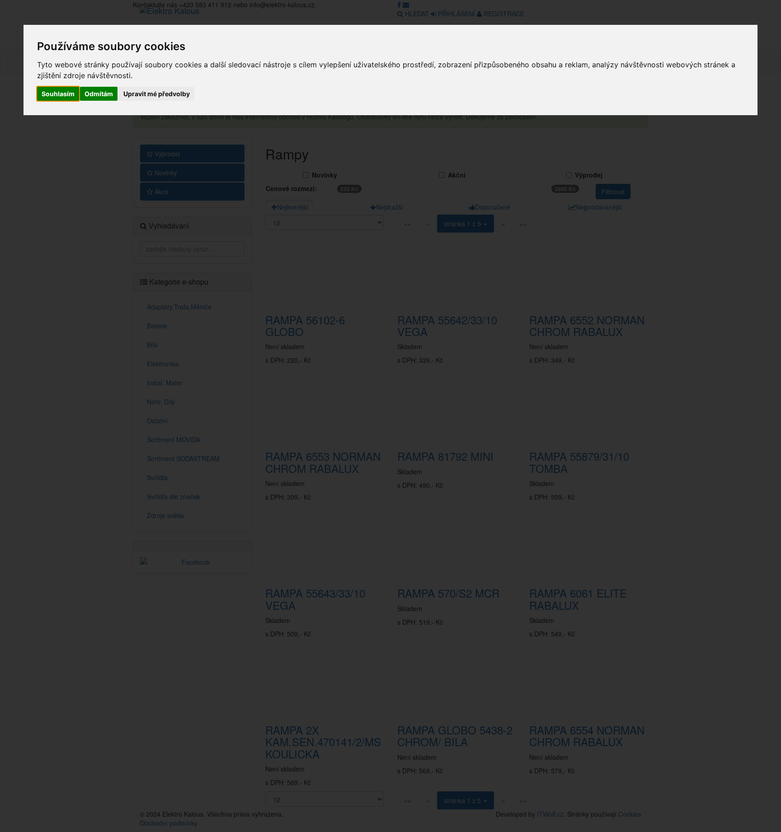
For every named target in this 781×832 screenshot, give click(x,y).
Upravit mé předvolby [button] (156, 94)
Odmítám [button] (99, 94)
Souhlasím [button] (58, 94)
